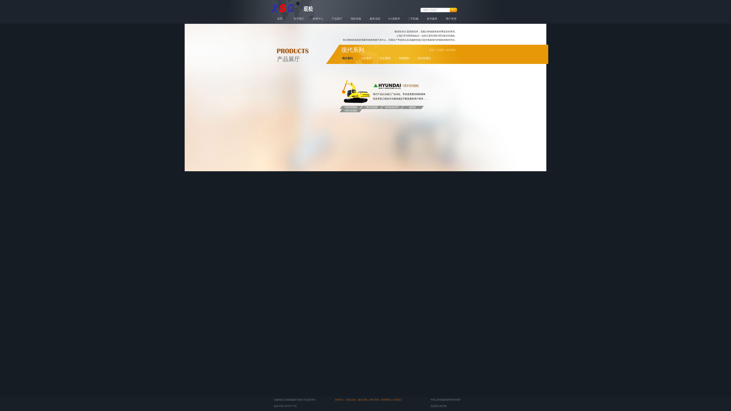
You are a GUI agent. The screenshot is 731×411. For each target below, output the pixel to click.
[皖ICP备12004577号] (285, 406)
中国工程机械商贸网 (441, 399)
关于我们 (299, 18)
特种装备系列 (392, 107)
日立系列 (385, 58)
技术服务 (432, 18)
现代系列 (347, 58)
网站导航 (374, 399)
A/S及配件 (394, 18)
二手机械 (413, 18)
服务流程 (375, 18)
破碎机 (412, 107)
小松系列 (366, 58)
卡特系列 (404, 58)
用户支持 (451, 18)
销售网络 (386, 399)
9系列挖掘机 (351, 110)
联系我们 (397, 399)
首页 (280, 18)
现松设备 (356, 18)
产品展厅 (337, 18)
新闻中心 (318, 18)
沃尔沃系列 (424, 58)
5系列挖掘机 (351, 107)
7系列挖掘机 (371, 107)
